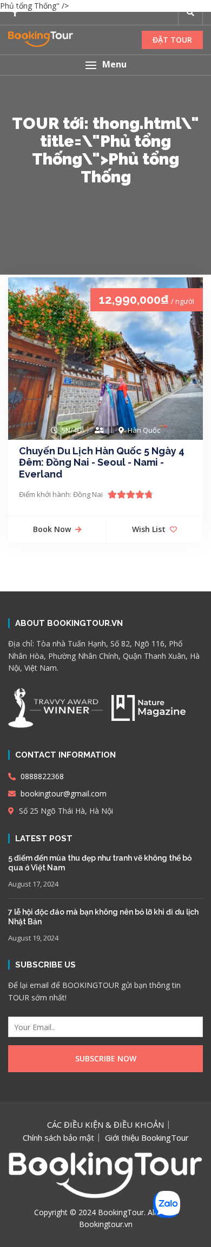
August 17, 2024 (33, 884)
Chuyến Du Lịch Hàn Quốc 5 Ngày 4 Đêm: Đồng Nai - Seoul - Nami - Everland (101, 462)
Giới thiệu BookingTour (147, 1137)
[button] (105, 65)
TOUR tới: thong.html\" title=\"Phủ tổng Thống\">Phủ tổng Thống (105, 150)
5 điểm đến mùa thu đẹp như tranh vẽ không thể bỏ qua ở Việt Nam (100, 863)
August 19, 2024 (33, 938)
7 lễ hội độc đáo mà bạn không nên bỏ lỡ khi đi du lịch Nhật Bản (103, 917)
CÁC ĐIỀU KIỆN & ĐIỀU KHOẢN (105, 1124)
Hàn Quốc (144, 430)
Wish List (149, 529)
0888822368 (41, 776)
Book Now (52, 529)
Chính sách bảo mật (58, 1137)
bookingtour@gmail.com (62, 793)
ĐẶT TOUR (172, 40)
